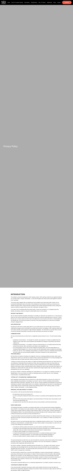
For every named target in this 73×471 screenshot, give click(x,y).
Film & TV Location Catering (17, 2)
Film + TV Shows (42, 2)
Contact (58, 2)
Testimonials (49, 2)
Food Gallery (27, 2)
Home (9, 2)
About (54, 2)
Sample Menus (34, 2)
